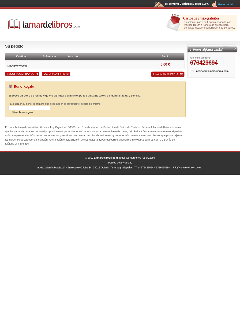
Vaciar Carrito (54, 73)
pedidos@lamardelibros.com (212, 71)
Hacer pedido (226, 4)
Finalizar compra (165, 74)
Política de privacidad (120, 162)
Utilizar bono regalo (22, 112)
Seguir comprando (20, 73)
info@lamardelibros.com (187, 167)
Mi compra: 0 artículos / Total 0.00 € (187, 3)
